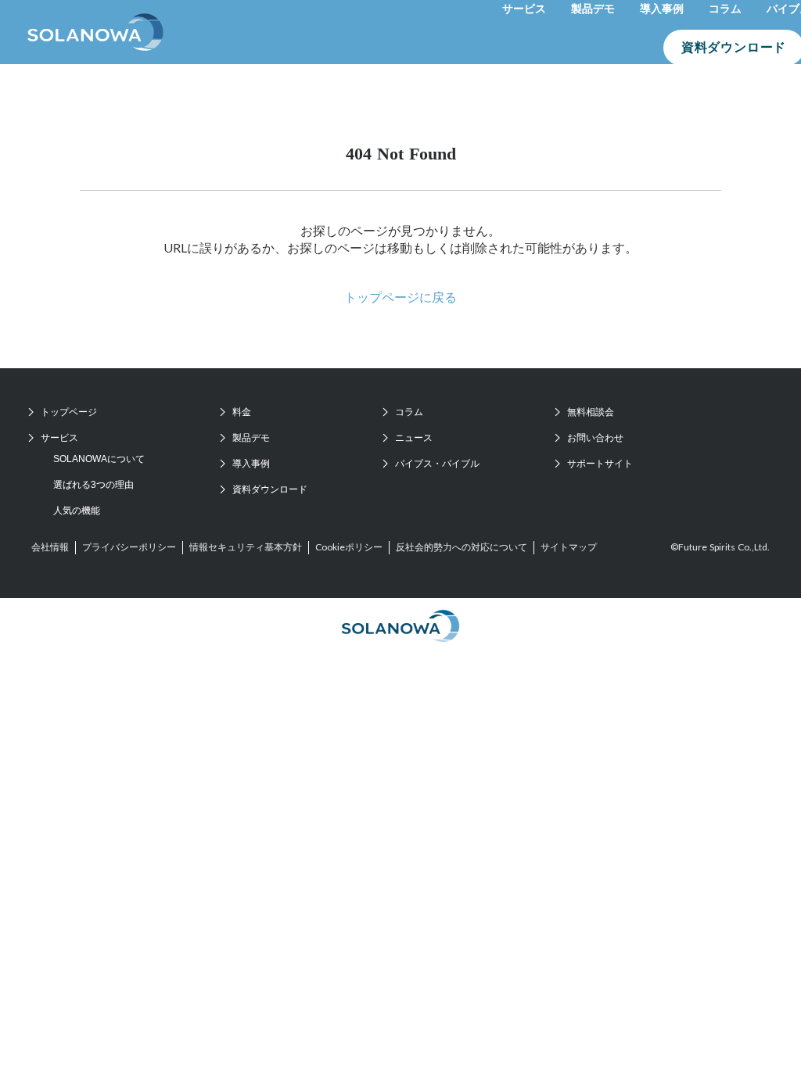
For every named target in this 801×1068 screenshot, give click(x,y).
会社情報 (50, 547)
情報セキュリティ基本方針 (245, 547)
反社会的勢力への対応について (461, 547)
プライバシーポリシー (129, 547)
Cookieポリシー (349, 547)
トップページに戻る (400, 296)
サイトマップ (569, 547)
